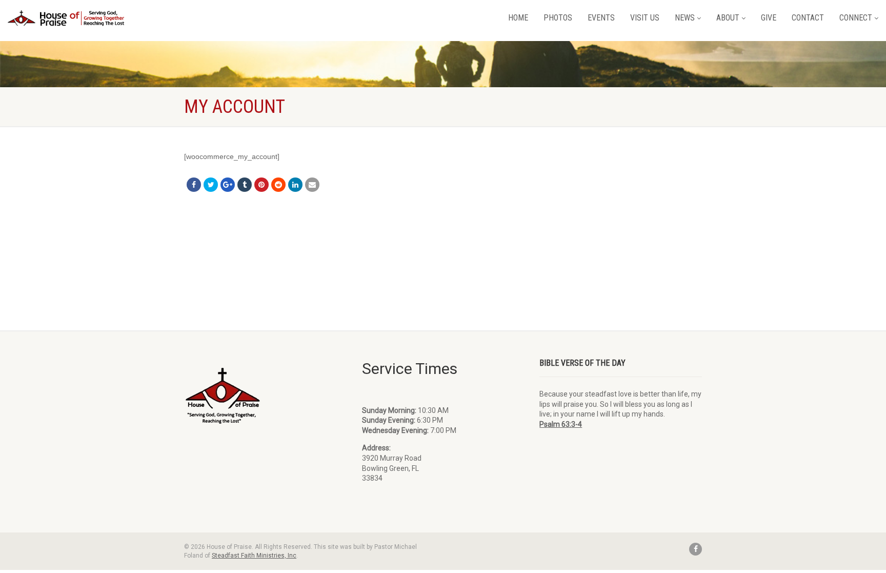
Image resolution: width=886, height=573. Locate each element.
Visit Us (644, 18)
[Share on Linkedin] (295, 184)
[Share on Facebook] (194, 184)
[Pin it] (261, 184)
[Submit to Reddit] (278, 184)
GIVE (768, 18)
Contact (808, 18)
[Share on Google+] (227, 184)
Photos (557, 18)
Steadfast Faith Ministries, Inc (254, 555)
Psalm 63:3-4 (560, 424)
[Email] (312, 184)
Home (518, 18)
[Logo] (67, 18)
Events (601, 18)
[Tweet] (211, 184)
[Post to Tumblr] (244, 184)
